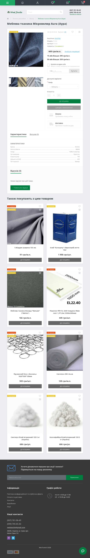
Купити (74, 71)
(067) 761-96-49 (75, 10)
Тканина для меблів (19, 19)
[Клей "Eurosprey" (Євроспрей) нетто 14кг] (65, 226)
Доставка (59, 123)
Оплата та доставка (14, 497)
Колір (49, 82)
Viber (8, 538)
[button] (37, 2)
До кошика (63, 101)
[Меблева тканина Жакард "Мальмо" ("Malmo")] (25, 289)
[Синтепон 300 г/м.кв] (65, 352)
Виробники (11, 503)
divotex (58, 38)
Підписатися (74, 477)
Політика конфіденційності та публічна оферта (25, 494)
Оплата (58, 114)
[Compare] (79, 32)
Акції (9, 507)
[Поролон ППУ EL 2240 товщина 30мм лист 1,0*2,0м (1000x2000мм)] (65, 289)
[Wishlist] (72, 32)
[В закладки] (40, 206)
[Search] (60, 12)
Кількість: (50, 92)
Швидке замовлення (64, 108)
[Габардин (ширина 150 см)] (25, 226)
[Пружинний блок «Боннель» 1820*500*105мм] (25, 352)
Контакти (10, 500)
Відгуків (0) (34, 134)
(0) (65, 32)
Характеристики (18, 134)
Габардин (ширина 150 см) (25, 248)
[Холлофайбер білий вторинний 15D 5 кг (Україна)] (65, 416)
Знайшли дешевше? (72, 51)
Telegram (13, 538)
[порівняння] (40, 210)
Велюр (32, 19)
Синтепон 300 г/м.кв (65, 374)
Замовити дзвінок (75, 14)
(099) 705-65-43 (75, 12)
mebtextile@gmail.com (16, 527)
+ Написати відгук (20, 188)
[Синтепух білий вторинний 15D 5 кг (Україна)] (25, 416)
